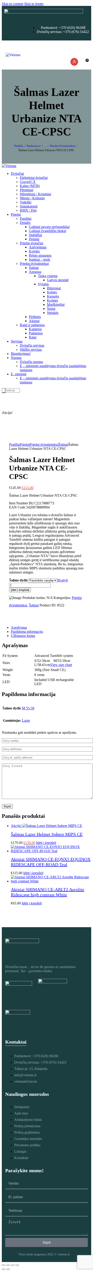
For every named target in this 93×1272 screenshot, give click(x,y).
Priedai (25, 444)
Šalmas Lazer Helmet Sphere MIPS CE (47, 834)
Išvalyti (62, 580)
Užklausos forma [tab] (23, 636)
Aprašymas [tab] (19, 627)
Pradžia (18, 146)
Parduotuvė (34, 146)
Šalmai (63, 444)
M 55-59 (28, 708)
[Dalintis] (12, 1265)
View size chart (61, 665)
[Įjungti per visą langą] (8, 1265)
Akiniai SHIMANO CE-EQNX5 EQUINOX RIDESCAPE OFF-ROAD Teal (51, 862)
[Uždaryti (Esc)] (17, 1265)
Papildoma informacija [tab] (27, 631)
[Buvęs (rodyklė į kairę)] (3, 1269)
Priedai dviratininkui (62, 146)
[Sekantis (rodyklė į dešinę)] (8, 1269)
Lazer (26, 720)
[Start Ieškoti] (3, 390)
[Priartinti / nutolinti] (3, 1265)
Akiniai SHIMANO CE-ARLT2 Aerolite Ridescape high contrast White (47, 892)
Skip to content (12, 4)
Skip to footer (34, 4)
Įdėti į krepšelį (20, 590)
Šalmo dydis (18, 580)
